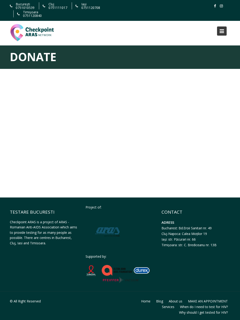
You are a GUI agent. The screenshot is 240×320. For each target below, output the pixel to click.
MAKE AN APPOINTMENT (208, 301)
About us (175, 301)
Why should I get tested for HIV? (203, 312)
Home (145, 301)
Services (168, 307)
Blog (159, 301)
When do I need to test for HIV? (204, 307)
